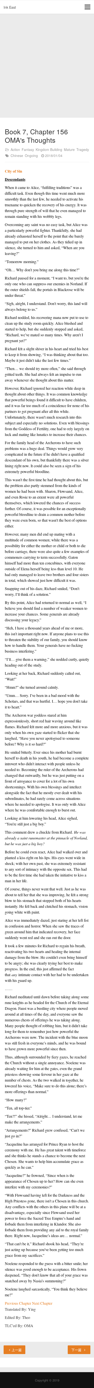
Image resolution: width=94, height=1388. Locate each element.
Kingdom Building (49, 149)
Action (15, 149)
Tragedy (82, 149)
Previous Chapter (18, 1303)
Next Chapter (42, 1303)
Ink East (10, 7)
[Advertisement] (47, 66)
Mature (69, 149)
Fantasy (28, 149)
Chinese (17, 155)
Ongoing (31, 155)
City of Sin (13, 171)
